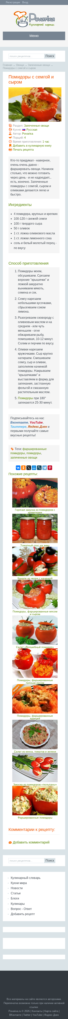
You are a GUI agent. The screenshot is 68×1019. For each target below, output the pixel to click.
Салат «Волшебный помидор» (35, 647)
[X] (28, 467)
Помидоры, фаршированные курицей (35, 717)
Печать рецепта (23, 149)
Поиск (50, 56)
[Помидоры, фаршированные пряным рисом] (35, 663)
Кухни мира (19, 883)
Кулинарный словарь (25, 877)
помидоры (33, 453)
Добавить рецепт (23, 914)
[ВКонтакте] (18, 467)
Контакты (37, 1011)
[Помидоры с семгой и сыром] (34, 120)
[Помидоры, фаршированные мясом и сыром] (35, 594)
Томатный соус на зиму (34, 545)
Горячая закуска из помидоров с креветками (35, 511)
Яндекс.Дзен (51, 1014)
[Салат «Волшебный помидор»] (35, 630)
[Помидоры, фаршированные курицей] (35, 698)
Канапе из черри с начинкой (35, 578)
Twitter (26, 1014)
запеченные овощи (23, 457)
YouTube (37, 1014)
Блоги (15, 898)
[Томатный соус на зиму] (35, 528)
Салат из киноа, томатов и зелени (35, 751)
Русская (31, 129)
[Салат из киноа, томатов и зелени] (35, 734)
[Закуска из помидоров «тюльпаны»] (35, 767)
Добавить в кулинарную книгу (32, 145)
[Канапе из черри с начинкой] (35, 561)
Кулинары (18, 903)
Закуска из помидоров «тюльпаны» (35, 784)
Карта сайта (51, 1011)
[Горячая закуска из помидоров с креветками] (35, 492)
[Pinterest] (50, 467)
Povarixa (27, 133)
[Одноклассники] (23, 467)
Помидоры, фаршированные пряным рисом (35, 681)
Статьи (16, 893)
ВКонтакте (15, 1014)
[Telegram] (44, 467)
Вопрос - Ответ (21, 908)
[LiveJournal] (39, 467)
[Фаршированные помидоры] (35, 800)
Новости (17, 888)
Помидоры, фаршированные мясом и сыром (35, 613)
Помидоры (25, 398)
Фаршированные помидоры (35, 817)
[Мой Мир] (34, 467)
